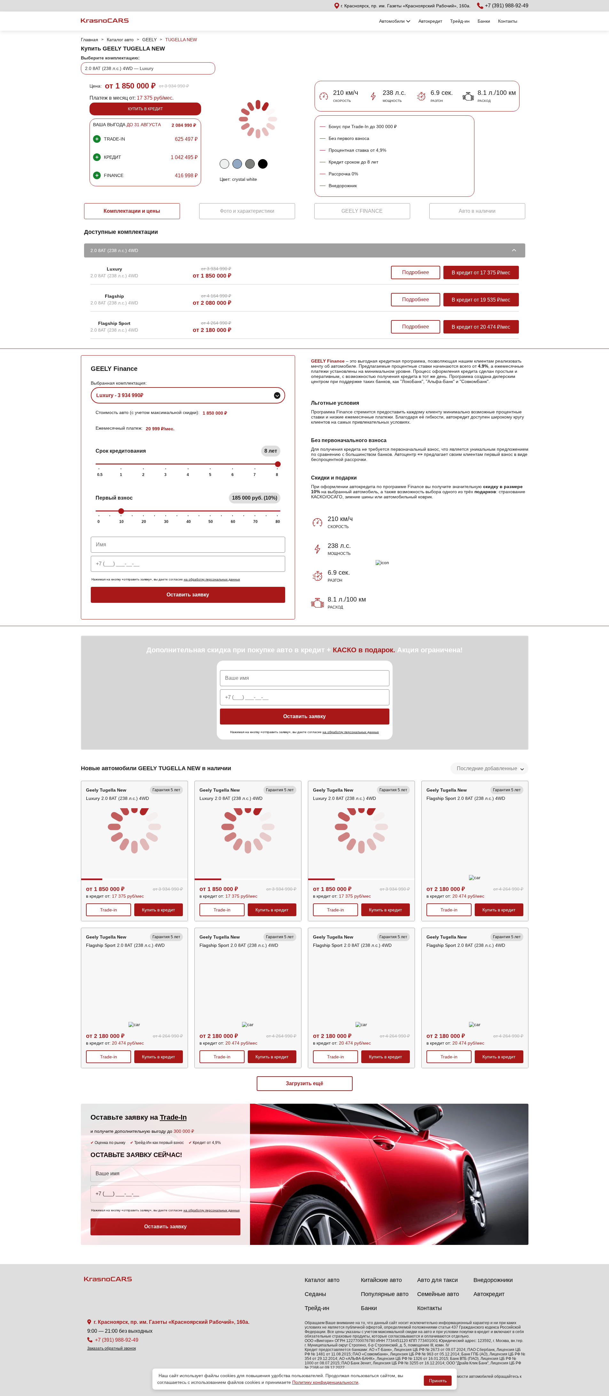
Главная (89, 39)
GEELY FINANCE (362, 211)
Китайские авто (381, 1280)
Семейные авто (438, 1294)
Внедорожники (493, 1280)
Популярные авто (385, 1294)
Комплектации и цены (132, 211)
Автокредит (430, 21)
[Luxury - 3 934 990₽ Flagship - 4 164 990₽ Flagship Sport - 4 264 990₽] (188, 395)
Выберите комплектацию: (110, 57)
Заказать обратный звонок (111, 1348)
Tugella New (181, 39)
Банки (484, 21)
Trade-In (173, 1117)
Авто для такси (437, 1280)
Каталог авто (120, 39)
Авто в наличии (477, 211)
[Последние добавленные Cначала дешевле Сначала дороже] (489, 768)
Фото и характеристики (247, 211)
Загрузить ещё (304, 1083)
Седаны (315, 1294)
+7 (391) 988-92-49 (506, 5)
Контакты (507, 21)
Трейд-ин (460, 21)
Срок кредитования (186, 451)
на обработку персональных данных (212, 579)
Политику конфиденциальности (325, 1382)
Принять (438, 1380)
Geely (149, 39)
